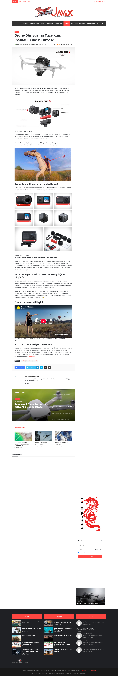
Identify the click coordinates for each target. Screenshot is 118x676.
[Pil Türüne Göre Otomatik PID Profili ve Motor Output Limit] (48, 623)
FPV (72, 23)
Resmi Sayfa (32, 356)
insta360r (36, 360)
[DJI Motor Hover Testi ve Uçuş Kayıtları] (48, 652)
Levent (85, 648)
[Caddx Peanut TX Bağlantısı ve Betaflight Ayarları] (48, 630)
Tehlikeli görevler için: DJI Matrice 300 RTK (42, 443)
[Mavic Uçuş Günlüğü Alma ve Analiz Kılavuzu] (16, 645)
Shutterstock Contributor (90, 670)
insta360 (23, 360)
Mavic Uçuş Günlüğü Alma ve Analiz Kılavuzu (30, 643)
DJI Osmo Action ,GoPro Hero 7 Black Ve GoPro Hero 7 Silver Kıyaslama (31, 651)
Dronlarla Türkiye (34, 23)
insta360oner (29, 360)
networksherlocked (33, 44)
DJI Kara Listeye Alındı (85, 604)
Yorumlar (91, 616)
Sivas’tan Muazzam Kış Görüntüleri (61, 443)
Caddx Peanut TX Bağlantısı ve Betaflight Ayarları (63, 629)
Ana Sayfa (25, 23)
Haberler (67, 23)
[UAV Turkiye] (59, 12)
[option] (43, 405)
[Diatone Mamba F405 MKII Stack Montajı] (16, 630)
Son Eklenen (59, 616)
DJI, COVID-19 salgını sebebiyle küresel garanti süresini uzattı (22, 444)
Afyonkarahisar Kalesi (28, 635)
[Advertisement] (90, 574)
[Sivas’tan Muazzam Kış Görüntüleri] (63, 436)
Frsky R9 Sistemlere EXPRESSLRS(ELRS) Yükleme (62, 643)
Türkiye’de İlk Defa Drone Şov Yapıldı (30, 405)
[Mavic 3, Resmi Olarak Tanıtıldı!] (48, 638)
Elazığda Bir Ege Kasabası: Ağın (31, 621)
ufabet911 (85, 640)
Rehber (42, 23)
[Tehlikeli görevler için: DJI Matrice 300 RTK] (43, 436)
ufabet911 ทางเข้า (87, 633)
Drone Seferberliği (80, 23)
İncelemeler (50, 23)
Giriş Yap (90, 556)
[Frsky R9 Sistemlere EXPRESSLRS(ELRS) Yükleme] (48, 645)
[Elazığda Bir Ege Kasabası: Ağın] (16, 623)
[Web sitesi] (26, 383)
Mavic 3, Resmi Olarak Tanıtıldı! (63, 635)
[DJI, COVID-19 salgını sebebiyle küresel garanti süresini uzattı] (23, 436)
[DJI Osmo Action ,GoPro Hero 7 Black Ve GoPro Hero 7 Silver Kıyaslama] (16, 652)
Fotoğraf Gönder (91, 23)
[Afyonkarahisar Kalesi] (16, 638)
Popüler (27, 616)
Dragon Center (58, 23)
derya (84, 621)
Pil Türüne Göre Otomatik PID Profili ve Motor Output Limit (33, 1)
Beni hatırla (82, 553)
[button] (24, 201)
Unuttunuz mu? (98, 549)
